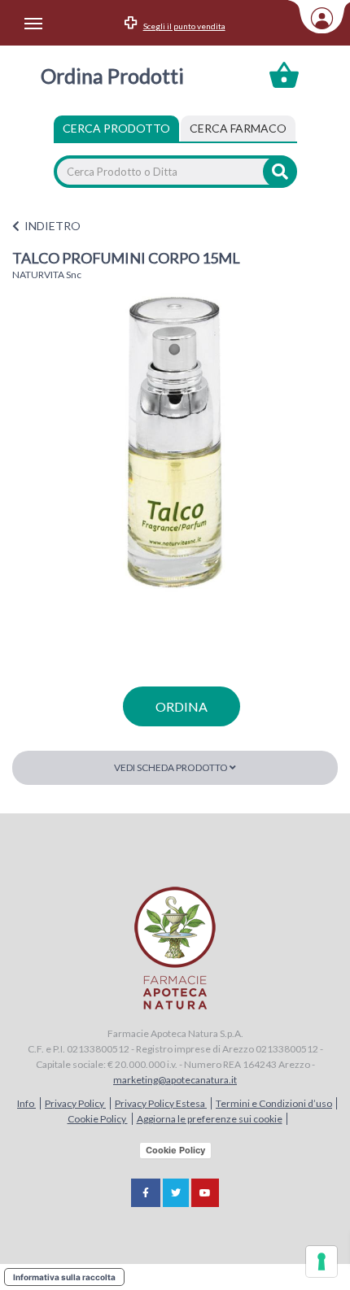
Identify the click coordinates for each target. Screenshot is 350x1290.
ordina (181, 706)
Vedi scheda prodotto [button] (172, 767)
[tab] (238, 128)
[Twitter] (176, 1193)
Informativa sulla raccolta (64, 1277)
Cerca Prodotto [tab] (116, 128)
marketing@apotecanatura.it (175, 1080)
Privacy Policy (75, 1103)
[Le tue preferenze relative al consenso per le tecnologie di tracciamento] (321, 1261)
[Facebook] (145, 1193)
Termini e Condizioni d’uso (274, 1103)
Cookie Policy (98, 1119)
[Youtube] (205, 1193)
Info (26, 1103)
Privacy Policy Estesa (161, 1103)
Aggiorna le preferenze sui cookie (209, 1119)
